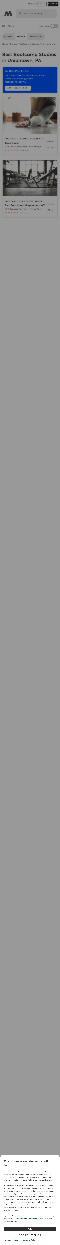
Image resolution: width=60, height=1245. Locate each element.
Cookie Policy (30, 1240)
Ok (30, 1229)
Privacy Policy (12, 1221)
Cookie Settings (30, 1235)
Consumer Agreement (27, 1219)
